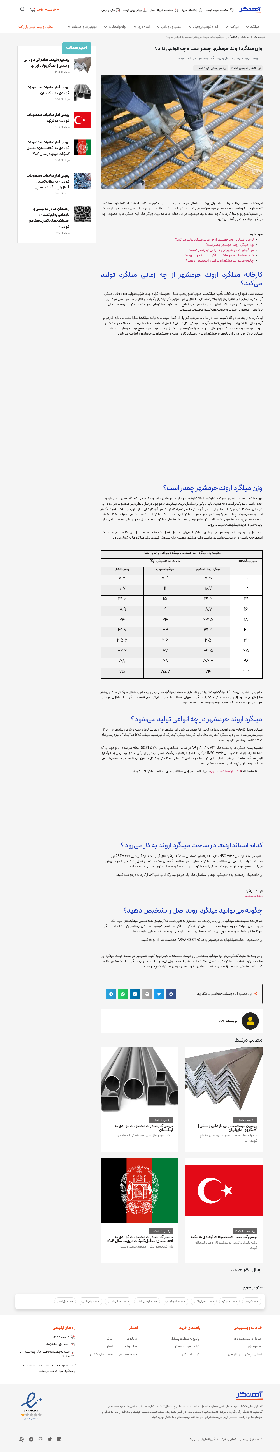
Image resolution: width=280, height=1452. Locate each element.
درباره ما (132, 1338)
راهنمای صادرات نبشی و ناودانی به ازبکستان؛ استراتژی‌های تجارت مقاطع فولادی (49, 218)
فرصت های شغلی (101, 1354)
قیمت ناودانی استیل (118, 1301)
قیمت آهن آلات (256, 37)
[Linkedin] (59, 1439)
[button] (171, 994)
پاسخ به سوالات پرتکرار (185, 1338)
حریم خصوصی (127, 1354)
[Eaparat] (22, 1439)
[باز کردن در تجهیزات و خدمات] (69, 27)
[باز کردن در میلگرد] (247, 27)
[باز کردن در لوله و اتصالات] (105, 27)
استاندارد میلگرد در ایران (225, 771)
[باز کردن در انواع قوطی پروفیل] (190, 27)
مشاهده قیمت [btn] (252, 896)
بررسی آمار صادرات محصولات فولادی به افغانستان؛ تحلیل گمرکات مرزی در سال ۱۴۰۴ (140, 1239)
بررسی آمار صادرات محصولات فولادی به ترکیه (224, 1237)
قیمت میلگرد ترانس (175, 1301)
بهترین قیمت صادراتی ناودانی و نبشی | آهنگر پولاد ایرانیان (227, 1128)
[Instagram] (40, 1439)
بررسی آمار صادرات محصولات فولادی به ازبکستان (144, 1128)
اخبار (110, 1346)
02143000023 (48, 10)
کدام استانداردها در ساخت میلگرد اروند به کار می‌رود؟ (220, 255)
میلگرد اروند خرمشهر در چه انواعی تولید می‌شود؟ (221, 250)
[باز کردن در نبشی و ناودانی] (158, 27)
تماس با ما (130, 1346)
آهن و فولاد (238, 37)
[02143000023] (32, 10)
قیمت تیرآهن (251, 1301)
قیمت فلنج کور (229, 1301)
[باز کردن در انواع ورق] (135, 27)
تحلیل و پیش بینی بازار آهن (35, 27)
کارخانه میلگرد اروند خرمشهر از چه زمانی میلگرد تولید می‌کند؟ (214, 239)
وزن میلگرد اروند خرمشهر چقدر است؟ (229, 245)
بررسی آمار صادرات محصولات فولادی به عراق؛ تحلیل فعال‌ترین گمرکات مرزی (48, 181)
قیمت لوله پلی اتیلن (204, 1301)
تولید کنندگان (190, 1354)
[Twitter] (50, 1439)
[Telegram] (31, 1439)
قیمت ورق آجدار (65, 1301)
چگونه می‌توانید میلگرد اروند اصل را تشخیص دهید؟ (220, 260)
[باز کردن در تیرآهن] (226, 27)
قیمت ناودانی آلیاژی (147, 1301)
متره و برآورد (254, 1346)
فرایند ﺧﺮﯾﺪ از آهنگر (187, 1346)
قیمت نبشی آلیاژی (90, 1301)
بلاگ (110, 1338)
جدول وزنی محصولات (248, 1338)
